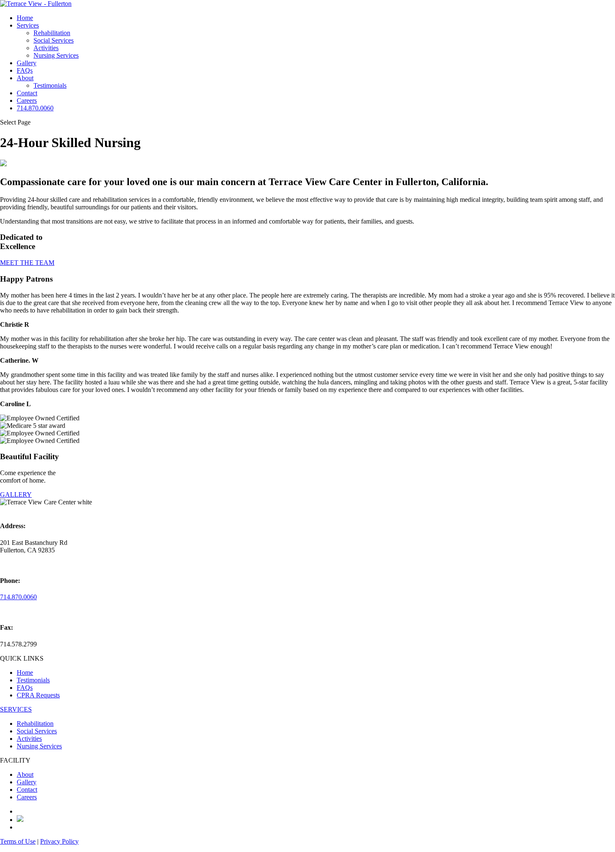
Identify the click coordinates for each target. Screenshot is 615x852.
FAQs (25, 70)
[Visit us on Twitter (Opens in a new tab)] (20, 819)
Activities (46, 47)
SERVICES (16, 709)
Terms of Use (18, 841)
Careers (27, 100)
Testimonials (50, 85)
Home (25, 17)
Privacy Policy (59, 841)
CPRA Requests (38, 695)
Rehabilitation (51, 32)
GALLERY (16, 494)
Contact (27, 93)
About (25, 77)
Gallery (26, 62)
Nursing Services (56, 55)
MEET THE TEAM (27, 262)
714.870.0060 (35, 108)
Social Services (53, 40)
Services (28, 25)
